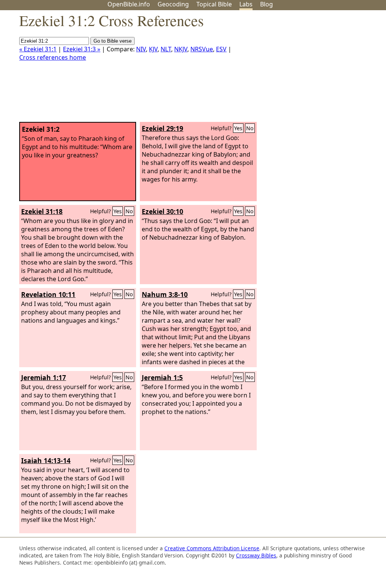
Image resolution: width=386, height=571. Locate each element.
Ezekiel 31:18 (42, 211)
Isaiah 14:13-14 (45, 460)
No (250, 128)
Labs (246, 4)
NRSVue (201, 49)
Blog (266, 4)
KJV (153, 49)
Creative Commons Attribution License (211, 548)
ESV (221, 49)
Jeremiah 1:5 (162, 377)
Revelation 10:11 (48, 294)
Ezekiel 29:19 (162, 128)
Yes (238, 128)
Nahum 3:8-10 (165, 294)
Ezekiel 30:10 (162, 211)
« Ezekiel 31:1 (38, 49)
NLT (166, 49)
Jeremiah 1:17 (43, 377)
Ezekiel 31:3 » (81, 49)
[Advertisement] (310, 69)
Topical (214, 4)
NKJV (180, 49)
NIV (141, 49)
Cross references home (52, 57)
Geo (173, 4)
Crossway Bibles (256, 555)
